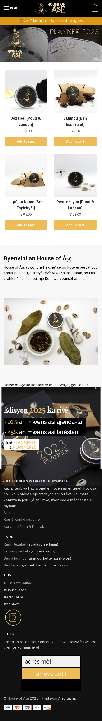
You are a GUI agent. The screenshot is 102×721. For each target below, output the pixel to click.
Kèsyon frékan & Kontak (24, 526)
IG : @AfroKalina (17, 583)
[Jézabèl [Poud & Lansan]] (26, 91)
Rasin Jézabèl (15, 544)
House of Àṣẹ (18, 698)
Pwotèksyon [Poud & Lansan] (75, 204)
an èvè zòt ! (51, 673)
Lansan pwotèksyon (20, 551)
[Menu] (6, 8)
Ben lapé (11, 565)
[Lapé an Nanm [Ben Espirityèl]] (26, 175)
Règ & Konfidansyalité (22, 519)
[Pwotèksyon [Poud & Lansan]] (75, 175)
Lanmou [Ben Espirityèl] (75, 121)
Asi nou (9, 512)
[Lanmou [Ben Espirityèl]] (75, 91)
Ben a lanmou (15, 558)
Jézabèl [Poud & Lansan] (26, 121)
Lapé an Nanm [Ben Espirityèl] (26, 204)
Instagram (75, 21)
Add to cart (26, 141)
